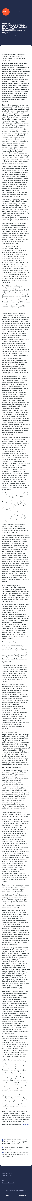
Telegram (22, 1195)
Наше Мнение (6, 12)
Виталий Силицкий (9, 36)
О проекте (23, 12)
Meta (8, 1195)
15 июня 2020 (6, 1175)
